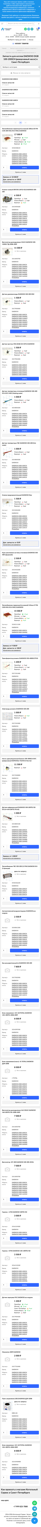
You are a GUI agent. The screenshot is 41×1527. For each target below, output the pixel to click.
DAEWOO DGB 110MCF (19, 216)
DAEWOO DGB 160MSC (19, 159)
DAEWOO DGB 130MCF (19, 220)
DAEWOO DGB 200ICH (10, 111)
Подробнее (15, 225)
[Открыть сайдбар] (2, 23)
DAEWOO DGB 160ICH (10, 100)
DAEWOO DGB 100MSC (19, 214)
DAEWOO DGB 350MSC (19, 587)
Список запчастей (8, 83)
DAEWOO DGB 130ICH (10, 90)
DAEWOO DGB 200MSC (19, 163)
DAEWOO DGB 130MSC (19, 156)
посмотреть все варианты (12, 181)
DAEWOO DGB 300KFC (19, 374)
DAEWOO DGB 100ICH (10, 79)
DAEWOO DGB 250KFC (19, 373)
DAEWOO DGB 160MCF (19, 689)
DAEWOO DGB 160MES (19, 274)
